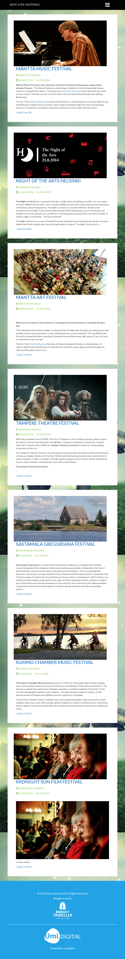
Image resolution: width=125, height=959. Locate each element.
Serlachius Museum (71, 91)
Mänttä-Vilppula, (38, 101)
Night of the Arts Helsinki (48, 180)
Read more (24, 112)
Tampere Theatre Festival (47, 423)
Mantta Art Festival (41, 297)
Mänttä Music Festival (44, 68)
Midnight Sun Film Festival (49, 781)
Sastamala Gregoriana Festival (55, 544)
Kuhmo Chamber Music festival (54, 662)
